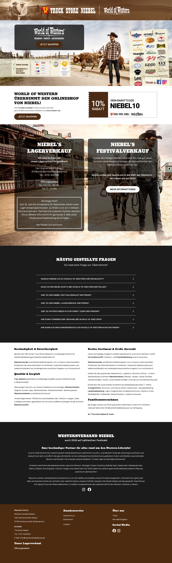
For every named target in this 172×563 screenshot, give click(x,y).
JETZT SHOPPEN (49, 44)
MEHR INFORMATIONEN (122, 189)
